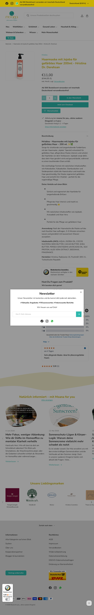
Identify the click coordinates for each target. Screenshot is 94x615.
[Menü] (11, 585)
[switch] (7, 599)
